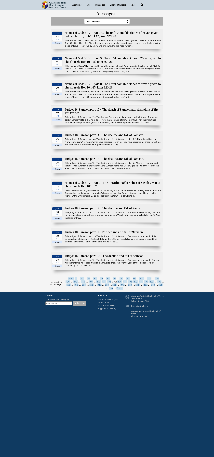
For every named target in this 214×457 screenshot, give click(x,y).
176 (130, 281)
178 (141, 281)
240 (99, 285)
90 (134, 278)
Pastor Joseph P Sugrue (108, 299)
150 (83, 281)
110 (149, 278)
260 (114, 285)
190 (159, 281)
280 (130, 285)
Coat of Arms (103, 302)
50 (108, 278)
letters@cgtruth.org (139, 306)
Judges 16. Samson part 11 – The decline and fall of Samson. (104, 232)
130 (67, 281)
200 (68, 285)
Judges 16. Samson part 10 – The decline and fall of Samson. (104, 256)
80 (128, 278)
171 (104, 281)
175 (125, 281)
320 (160, 285)
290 (137, 285)
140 (75, 281)
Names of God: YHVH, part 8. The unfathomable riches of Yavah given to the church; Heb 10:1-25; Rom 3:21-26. (113, 85)
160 (91, 281)
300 (145, 285)
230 (91, 285)
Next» (119, 288)
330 (111, 288)
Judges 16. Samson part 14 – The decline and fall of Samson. (104, 135)
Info (134, 4)
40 (101, 278)
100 (141, 278)
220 (84, 285)
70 (121, 278)
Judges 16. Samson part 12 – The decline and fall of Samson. (104, 208)
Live (88, 4)
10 (82, 278)
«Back (71, 278)
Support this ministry (107, 308)
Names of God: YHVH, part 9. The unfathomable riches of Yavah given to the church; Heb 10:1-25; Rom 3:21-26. (113, 60)
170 (98, 281)
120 (157, 278)
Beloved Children (118, 4)
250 (107, 285)
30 (95, 278)
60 (115, 278)
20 (88, 278)
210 (76, 285)
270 (122, 285)
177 (135, 281)
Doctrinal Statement (106, 305)
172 (109, 281)
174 (119, 281)
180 (151, 281)
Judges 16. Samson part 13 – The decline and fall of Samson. (104, 159)
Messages (100, 4)
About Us (76, 4)
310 (153, 285)
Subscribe (80, 303)
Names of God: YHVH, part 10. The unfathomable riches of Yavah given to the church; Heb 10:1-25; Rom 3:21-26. (112, 34)
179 (146, 281)
